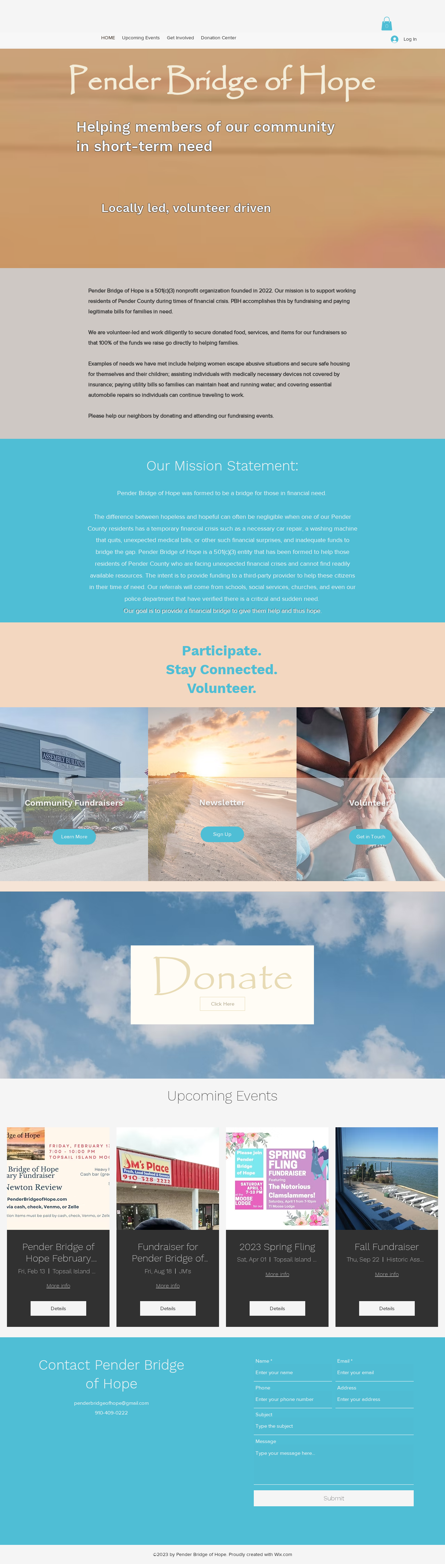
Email (343, 1360)
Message (266, 1441)
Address (346, 1387)
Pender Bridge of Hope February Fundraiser (58, 1252)
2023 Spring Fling (277, 1246)
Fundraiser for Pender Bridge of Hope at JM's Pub (168, 1252)
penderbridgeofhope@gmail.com (111, 1403)
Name (262, 1360)
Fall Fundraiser (387, 1246)
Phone (263, 1387)
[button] (387, 23)
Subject (264, 1414)
